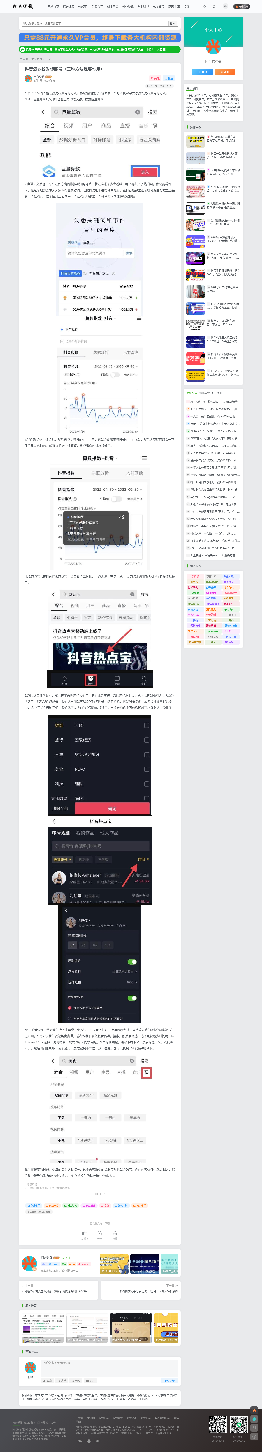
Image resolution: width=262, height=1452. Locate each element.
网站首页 (53, 6)
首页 (25, 59)
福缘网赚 (118, 1418)
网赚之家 (132, 1418)
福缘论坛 (104, 1418)
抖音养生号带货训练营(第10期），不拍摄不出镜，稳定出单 (223, 157)
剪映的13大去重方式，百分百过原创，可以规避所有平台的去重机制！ (223, 140)
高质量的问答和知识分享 (196, 598)
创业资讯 (128, 6)
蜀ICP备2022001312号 (104, 1426)
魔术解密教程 (195, 587)
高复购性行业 (231, 603)
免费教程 (97, 6)
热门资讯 (217, 393)
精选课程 (68, 6)
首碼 (195, 620)
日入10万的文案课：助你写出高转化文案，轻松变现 (223, 374)
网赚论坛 (146, 1418)
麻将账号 (195, 582)
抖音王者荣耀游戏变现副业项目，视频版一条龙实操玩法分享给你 (223, 357)
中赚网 (79, 1418)
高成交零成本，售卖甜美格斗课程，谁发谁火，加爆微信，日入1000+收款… (223, 257)
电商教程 (158, 6)
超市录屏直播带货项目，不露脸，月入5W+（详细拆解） (223, 324)
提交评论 (169, 1381)
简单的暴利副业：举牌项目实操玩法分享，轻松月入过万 (223, 173)
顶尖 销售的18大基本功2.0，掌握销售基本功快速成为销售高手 (223, 307)
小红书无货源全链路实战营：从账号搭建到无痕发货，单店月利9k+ (223, 190)
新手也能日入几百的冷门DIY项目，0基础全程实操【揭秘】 (223, 341)
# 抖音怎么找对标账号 (39, 1211)
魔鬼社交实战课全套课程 (232, 582)
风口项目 (195, 636)
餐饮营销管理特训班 (214, 625)
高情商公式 (213, 603)
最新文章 (191, 393)
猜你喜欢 (204, 393)
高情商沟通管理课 (196, 603)
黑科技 (195, 576)
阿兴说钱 (39, 76)
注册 (226, 72)
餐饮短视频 (231, 625)
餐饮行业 (195, 625)
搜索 (172, 23)
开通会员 (243, 6)
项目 (213, 642)
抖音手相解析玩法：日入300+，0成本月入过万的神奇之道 (223, 274)
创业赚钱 (143, 6)
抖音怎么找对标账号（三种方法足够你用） (65, 69)
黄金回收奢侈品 (232, 576)
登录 (204, 72)
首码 (231, 620)
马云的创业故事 (214, 614)
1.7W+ (55, 1264)
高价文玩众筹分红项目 (196, 609)
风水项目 (213, 631)
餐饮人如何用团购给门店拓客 (196, 631)
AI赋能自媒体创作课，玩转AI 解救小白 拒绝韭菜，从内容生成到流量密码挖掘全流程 (223, 209)
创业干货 (112, 6)
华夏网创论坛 (162, 1418)
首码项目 (213, 620)
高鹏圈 (195, 592)
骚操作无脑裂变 (214, 609)
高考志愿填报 (213, 598)
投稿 (186, 6)
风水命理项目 (231, 631)
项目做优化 (195, 642)
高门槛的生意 (213, 592)
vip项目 (83, 6)
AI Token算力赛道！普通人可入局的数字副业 (217, 431)
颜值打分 (231, 636)
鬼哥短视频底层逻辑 (232, 587)
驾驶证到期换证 (232, 609)
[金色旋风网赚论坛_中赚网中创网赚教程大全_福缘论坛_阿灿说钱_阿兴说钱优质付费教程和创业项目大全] (23, 5)
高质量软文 (231, 592)
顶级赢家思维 (231, 642)
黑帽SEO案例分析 (214, 576)
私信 (170, 78)
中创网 (91, 1418)
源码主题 (174, 6)
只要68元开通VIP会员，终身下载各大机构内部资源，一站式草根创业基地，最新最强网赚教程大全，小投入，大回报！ (97, 46)
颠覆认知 (213, 636)
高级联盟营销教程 (232, 598)
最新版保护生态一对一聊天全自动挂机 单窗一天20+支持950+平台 (223, 224)
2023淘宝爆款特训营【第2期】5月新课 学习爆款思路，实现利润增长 (223, 240)
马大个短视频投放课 (196, 614)
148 (73, 1264)
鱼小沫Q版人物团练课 (214, 582)
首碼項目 (231, 614)
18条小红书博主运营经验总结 (222, 289)
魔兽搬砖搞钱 (213, 587)
